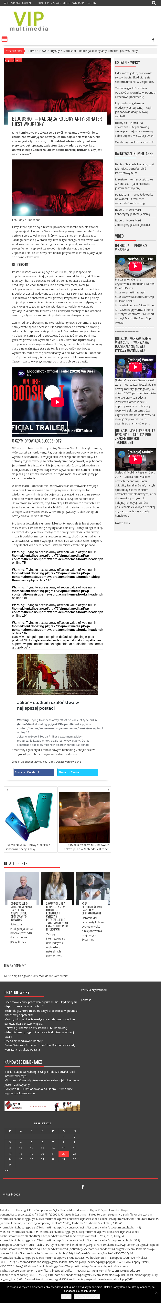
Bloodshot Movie (31, 761)
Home (32, 51)
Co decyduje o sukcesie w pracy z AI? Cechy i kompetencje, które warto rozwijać (21, 911)
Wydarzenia (78, 2)
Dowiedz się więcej (87, 1296)
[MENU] (4, 39)
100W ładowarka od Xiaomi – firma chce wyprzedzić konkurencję (134, 199)
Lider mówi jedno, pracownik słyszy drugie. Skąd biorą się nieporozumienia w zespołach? (134, 77)
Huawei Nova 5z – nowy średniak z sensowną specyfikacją (27, 847)
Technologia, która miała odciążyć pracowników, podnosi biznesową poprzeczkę (135, 92)
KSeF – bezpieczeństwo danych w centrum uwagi (92, 908)
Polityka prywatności (94, 990)
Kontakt (86, 1000)
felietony (91, 2)
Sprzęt (66, 2)
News (40, 2)
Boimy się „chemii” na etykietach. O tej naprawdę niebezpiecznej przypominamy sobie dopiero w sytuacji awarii (39, 1032)
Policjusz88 (122, 194)
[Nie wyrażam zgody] (156, 1293)
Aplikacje (56, 2)
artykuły (55, 51)
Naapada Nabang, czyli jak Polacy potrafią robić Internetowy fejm (134, 168)
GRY (47, 2)
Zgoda (66, 1296)
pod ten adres (73, 754)
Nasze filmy (122, 523)
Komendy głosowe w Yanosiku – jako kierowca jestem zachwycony (134, 184)
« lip (7, 1170)
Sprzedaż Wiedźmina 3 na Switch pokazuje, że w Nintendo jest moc (87, 847)
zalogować (25, 976)
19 (31, 1153)
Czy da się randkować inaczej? (134, 142)
